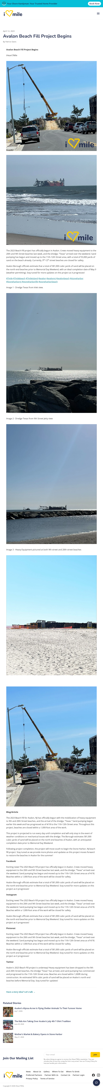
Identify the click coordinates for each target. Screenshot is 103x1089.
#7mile (9, 278)
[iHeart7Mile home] (13, 13)
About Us (37, 1071)
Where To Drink (72, 1071)
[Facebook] (93, 1075)
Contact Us (65, 1075)
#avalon (42, 278)
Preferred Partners (34, 1075)
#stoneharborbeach (48, 281)
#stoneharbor (76, 278)
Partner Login (79, 1075)
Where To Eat (58, 1071)
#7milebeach (19, 278)
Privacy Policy (32, 1078)
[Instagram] (98, 1075)
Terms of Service (47, 1078)
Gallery (47, 1071)
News (28, 1071)
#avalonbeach (63, 278)
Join (95, 1054)
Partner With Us (51, 1075)
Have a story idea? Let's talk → (20, 992)
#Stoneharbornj (13, 281)
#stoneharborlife (30, 281)
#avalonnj (51, 278)
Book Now (94, 3)
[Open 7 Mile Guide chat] (96, 1082)
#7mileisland (32, 278)
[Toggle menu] (98, 13)
